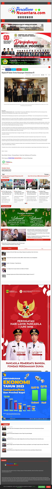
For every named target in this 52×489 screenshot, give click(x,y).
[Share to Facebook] (7, 185)
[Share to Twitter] (9, 185)
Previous (2, 184)
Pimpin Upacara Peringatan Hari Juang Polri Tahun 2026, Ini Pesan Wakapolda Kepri (19, 194)
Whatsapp (10, 170)
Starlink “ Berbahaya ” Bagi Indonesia (13, 263)
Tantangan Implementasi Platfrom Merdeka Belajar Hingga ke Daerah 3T (20, 274)
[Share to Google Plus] (11, 185)
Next (49, 184)
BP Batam (8, 67)
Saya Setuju (41, 486)
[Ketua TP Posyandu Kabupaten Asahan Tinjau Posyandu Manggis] (4, 434)
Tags (42, 248)
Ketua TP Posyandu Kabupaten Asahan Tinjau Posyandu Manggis (19, 433)
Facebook (8, 69)
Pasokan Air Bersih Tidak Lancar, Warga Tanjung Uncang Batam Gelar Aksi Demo (22, 252)
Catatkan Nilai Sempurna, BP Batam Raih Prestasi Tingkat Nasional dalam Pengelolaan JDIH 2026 (44, 194)
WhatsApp (25, 69)
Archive (26, 248)
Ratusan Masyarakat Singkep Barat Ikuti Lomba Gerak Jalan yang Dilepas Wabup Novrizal (24, 450)
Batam (4, 67)
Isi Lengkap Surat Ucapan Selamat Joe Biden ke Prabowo (17, 268)
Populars (9, 248)
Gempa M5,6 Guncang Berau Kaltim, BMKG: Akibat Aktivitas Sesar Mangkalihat (21, 257)
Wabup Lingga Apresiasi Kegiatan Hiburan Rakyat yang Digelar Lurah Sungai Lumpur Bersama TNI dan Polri (27, 444)
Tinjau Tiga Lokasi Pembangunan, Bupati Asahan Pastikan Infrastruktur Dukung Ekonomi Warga (25, 428)
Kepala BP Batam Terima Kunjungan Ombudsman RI (18, 72)
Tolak (48, 486)
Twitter (14, 69)
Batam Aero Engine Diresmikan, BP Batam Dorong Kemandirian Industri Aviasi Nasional (31, 194)
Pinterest (8, 170)
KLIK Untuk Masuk (5, 164)
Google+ (19, 69)
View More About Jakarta (38, 239)
